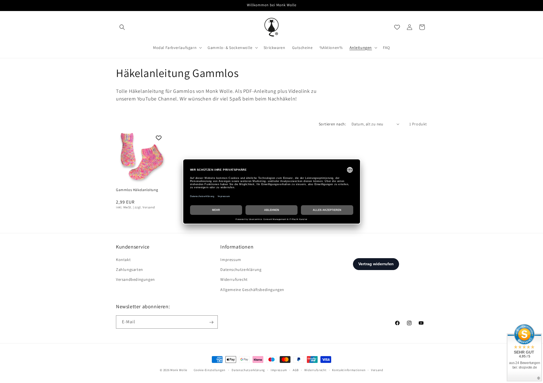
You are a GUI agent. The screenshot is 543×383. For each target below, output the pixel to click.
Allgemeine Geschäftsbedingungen (252, 289)
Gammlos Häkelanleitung (137, 190)
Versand (377, 370)
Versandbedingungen (135, 279)
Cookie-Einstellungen (209, 370)
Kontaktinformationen (348, 370)
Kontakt (123, 259)
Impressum (230, 259)
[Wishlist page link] (397, 27)
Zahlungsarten (129, 269)
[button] (122, 27)
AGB (296, 370)
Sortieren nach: (332, 124)
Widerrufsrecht (233, 279)
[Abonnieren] (211, 322)
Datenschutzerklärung (240, 269)
